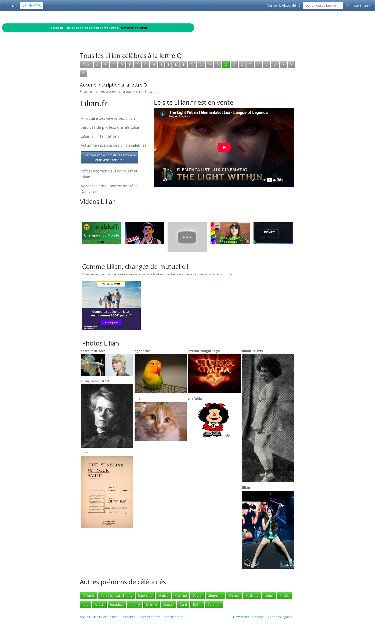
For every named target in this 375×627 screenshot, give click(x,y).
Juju (85, 604)
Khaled (284, 595)
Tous (86, 65)
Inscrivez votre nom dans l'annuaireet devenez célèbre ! (109, 157)
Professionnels (149, 617)
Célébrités (32, 6)
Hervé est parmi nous (116, 595)
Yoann (197, 595)
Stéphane (145, 595)
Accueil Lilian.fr (91, 617)
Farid (183, 604)
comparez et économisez (216, 274)
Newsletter (241, 617)
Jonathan (117, 604)
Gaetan (168, 604)
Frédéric (88, 595)
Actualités (110, 617)
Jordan (99, 604)
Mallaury (252, 595)
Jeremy (135, 604)
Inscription (154, 91)
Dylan (197, 604)
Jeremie (151, 604)
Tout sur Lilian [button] (357, 6)
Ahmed (163, 595)
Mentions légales (279, 617)
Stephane (215, 595)
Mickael (233, 595)
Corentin (213, 604)
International (173, 617)
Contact (258, 617)
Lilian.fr (10, 5)
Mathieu (180, 595)
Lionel (268, 595)
